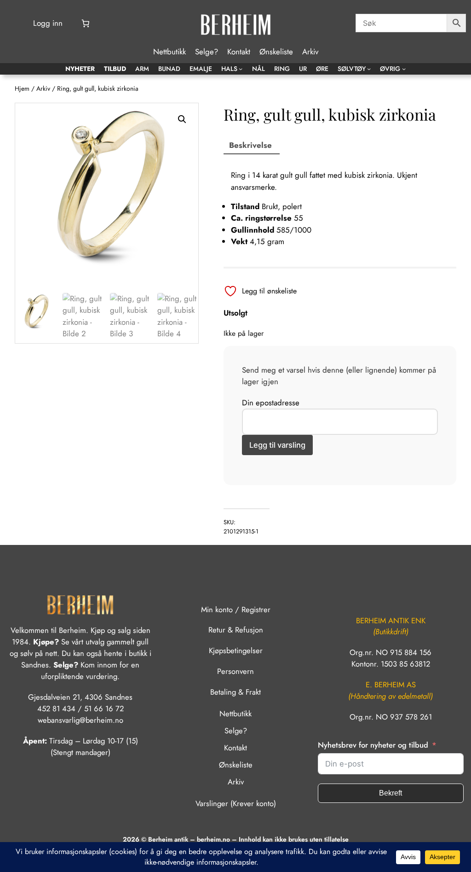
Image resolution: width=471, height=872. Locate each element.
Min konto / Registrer (235, 609)
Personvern (235, 671)
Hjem (22, 88)
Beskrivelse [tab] (250, 145)
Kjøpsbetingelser (236, 650)
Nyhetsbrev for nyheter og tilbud (373, 744)
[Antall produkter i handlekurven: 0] (85, 23)
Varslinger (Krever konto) (235, 803)
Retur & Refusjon (235, 629)
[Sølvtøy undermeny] (369, 68)
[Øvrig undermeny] (404, 68)
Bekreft (390, 793)
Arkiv (43, 88)
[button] (182, 119)
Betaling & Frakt (235, 691)
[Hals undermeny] (240, 68)
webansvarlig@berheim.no (80, 720)
